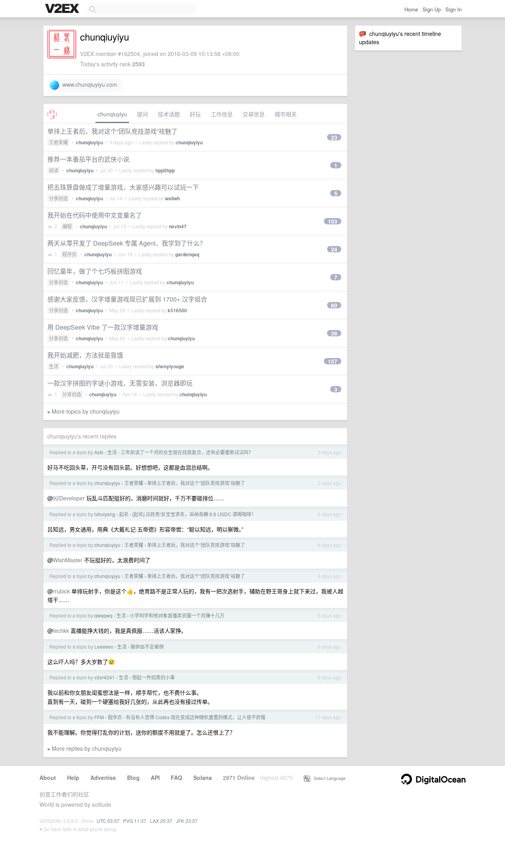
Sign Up (432, 9)
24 (334, 249)
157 (332, 361)
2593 (138, 64)
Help (73, 777)
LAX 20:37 (161, 820)
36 (334, 333)
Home (411, 9)
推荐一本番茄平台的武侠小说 (88, 159)
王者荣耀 (58, 142)
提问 (142, 114)
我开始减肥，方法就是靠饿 (85, 355)
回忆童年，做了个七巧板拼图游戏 (94, 271)
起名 (124, 514)
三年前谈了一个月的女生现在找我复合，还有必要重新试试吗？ (187, 452)
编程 (67, 226)
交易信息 (254, 114)
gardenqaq (187, 254)
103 (332, 221)
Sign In (453, 9)
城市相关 (286, 114)
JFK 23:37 (187, 820)
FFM (99, 717)
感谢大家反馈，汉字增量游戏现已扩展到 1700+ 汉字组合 (127, 299)
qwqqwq (103, 615)
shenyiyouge (169, 366)
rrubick (61, 591)
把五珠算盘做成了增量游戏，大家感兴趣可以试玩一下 (123, 187)
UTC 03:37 (108, 820)
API (155, 777)
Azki (98, 452)
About (47, 777)
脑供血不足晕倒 (147, 646)
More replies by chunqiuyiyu (87, 748)
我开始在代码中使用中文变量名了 (94, 215)
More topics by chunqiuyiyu (86, 411)
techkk (61, 630)
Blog (133, 777)
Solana (202, 777)
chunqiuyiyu (112, 114)
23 (334, 137)
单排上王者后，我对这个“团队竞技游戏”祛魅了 (112, 131)
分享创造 (58, 198)
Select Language (328, 778)
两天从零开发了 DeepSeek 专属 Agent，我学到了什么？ (126, 243)
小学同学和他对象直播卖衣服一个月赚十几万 (177, 615)
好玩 (195, 114)
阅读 (53, 170)
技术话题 (169, 114)
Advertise (103, 777)
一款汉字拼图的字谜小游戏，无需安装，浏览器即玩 (120, 383)
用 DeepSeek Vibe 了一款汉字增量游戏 (102, 327)
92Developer (69, 498)
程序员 (69, 254)
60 (334, 305)
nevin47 (178, 226)
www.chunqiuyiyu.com (88, 84)
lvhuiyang (104, 514)
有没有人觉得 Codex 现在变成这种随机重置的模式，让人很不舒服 (196, 717)
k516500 (177, 310)
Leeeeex (103, 646)
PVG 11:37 (134, 820)
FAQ (176, 777)
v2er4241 (104, 677)
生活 (53, 366)
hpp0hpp (165, 170)
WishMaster (67, 560)
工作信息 (222, 114)
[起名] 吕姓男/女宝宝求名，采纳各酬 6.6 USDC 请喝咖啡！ (194, 514)
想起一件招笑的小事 (153, 677)
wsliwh (172, 198)
